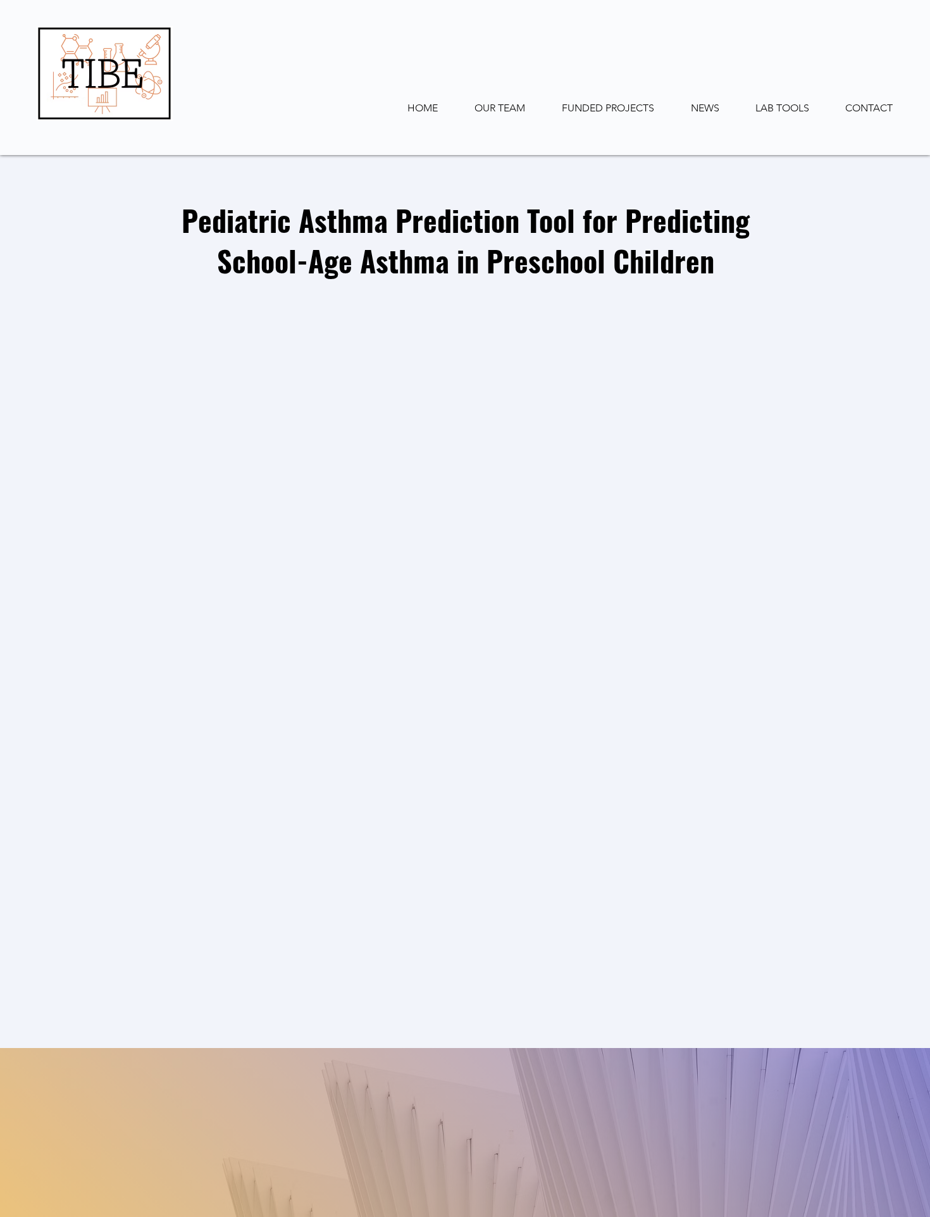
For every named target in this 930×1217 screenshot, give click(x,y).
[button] (774, 108)
